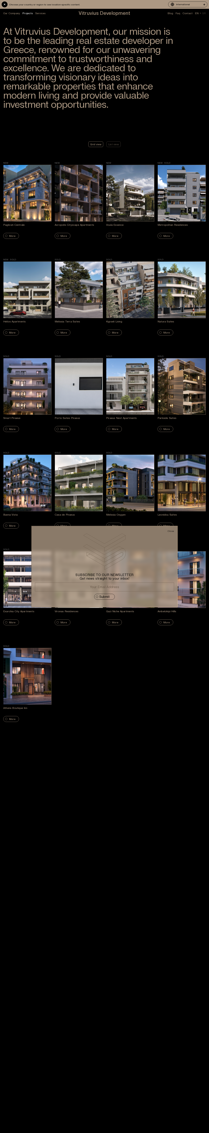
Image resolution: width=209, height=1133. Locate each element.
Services (40, 13)
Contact (188, 13)
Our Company (11, 13)
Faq (178, 13)
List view (113, 144)
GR (204, 13)
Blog (170, 13)
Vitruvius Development (104, 13)
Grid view (95, 144)
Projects (27, 13)
